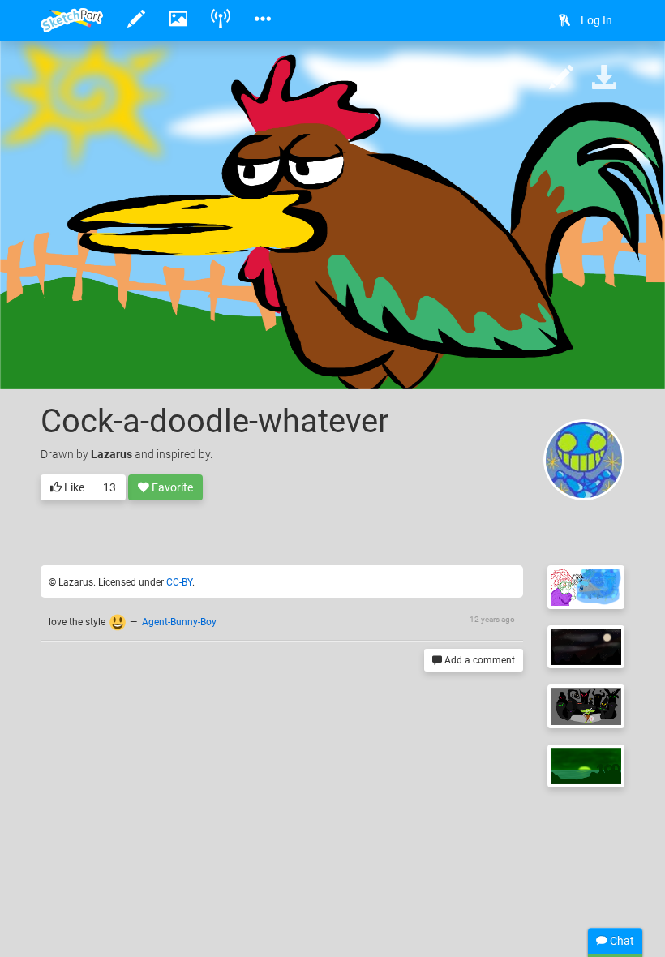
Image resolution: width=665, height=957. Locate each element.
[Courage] (586, 706)
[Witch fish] (586, 587)
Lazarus (111, 454)
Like (73, 487)
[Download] (604, 78)
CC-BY (179, 582)
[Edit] (561, 78)
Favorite (171, 487)
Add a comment (478, 660)
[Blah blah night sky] (586, 647)
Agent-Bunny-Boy (179, 622)
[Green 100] (586, 766)
